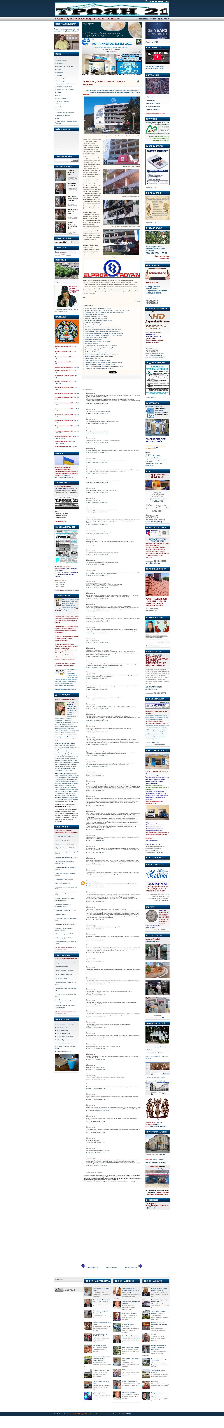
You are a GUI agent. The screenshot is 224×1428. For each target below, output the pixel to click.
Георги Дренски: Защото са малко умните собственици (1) (102, 331)
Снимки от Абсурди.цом (64, 1051)
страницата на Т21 (66, 309)
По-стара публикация (131, 1267)
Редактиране (104, 1413)
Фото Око (59, 107)
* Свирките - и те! (60, 840)
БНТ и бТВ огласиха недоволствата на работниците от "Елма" (103, 329)
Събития (149, 1050)
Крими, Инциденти (61, 98)
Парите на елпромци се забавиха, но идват (98, 360)
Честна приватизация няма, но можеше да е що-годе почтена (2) (104, 333)
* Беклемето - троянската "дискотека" (66, 887)
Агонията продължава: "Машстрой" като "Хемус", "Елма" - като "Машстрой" (107, 310)
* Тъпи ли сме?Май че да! (62, 836)
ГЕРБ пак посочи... (127, 1370)
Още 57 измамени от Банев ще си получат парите (100, 364)
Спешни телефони (153, 109)
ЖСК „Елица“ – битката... (129, 1313)
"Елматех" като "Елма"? (92, 350)
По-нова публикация (92, 1267)
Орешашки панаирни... (129, 1392)
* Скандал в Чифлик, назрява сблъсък (66, 963)
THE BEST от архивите (63, 115)
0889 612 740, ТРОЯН (156, 253)
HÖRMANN (157, 501)
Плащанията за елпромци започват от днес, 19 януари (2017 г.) (103, 362)
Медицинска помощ (153, 103)
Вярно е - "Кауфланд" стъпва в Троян (96, 316)
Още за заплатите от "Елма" (93, 358)
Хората (156, 1047)
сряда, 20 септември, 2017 (95, 1121)
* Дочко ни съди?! (60, 914)
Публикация (93, 1413)
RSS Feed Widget (67, 151)
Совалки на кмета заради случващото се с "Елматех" (101, 345)
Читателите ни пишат (62, 101)
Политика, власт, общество (64, 66)
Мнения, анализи (61, 60)
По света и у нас (61, 78)
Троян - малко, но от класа (65, 282)
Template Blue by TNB (79, 1414)
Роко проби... (155, 1381)
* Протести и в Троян (61, 978)
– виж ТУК (154, 42)
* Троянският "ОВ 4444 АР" (63, 910)
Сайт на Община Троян (63, 1033)
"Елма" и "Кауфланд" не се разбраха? (96, 318)
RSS (124, 1413)
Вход (89, 1413)
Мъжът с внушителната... (129, 1381)
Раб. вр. (155, 1162)
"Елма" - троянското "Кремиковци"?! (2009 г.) (98, 308)
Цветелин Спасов (91, 881)
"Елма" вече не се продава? (93, 339)
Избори (58, 69)
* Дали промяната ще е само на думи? (66, 852)
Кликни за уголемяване (153, 646)
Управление (110, 1413)
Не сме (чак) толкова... (100, 1345)
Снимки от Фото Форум (63, 1043)
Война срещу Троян (61, 938)
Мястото (149, 1047)
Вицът (58, 118)
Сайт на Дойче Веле (62, 1027)
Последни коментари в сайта (65, 112)
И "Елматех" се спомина (92, 343)
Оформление (116, 1413)
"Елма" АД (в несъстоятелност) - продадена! (98, 341)
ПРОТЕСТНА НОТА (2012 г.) (93, 322)
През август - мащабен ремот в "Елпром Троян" (99, 368)
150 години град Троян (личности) (155, 1077)
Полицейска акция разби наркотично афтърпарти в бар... (159, 1324)
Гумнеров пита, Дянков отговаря (94, 314)
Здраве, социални (61, 81)
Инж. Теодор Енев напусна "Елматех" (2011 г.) (98, 320)
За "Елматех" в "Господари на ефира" (96, 352)
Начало (58, 58)
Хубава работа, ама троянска (65, 89)
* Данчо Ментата (60, 883)
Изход (120, 1413)
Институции (151, 100)
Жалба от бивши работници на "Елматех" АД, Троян (100, 348)
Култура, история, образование (65, 84)
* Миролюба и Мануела (61, 848)
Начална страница (111, 1267)
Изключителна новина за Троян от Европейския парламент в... (158, 1347)
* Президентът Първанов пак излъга (65, 893)
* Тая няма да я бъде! (61, 879)
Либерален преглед (62, 1030)
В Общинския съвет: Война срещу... (71, 172)
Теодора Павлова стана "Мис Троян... (73, 211)
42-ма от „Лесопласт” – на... (101, 1370)
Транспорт (150, 97)
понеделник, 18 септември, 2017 (97, 1110)
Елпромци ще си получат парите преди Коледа (99, 356)
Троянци (58, 92)
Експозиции (163, 1047)
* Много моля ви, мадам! (62, 934)
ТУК (59, 383)
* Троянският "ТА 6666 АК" (62, 924)
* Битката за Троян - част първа (64, 970)
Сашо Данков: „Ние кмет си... (72, 184)
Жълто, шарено (61, 104)
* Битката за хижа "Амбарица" (63, 974)
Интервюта (59, 63)
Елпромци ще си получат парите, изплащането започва (101, 354)
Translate (68, 255)
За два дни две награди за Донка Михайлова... (73, 198)
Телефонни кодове (153, 106)
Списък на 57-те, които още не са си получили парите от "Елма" (104, 366)
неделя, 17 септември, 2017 (96, 973)
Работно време (151, 1052)
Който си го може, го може (64, 86)
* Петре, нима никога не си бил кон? (65, 873)
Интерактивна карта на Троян (154, 113)
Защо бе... (154, 1334)
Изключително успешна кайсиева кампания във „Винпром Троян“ (66, 30)
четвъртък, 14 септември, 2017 (97, 403)
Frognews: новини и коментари (66, 1024)
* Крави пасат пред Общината (63, 857)
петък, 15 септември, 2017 (95, 776)
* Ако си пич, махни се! (61, 844)
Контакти (160, 1052)
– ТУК (154, 222)
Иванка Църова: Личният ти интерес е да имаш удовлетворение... (101, 1358)
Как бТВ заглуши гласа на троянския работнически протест (102, 327)
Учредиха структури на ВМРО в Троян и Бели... (72, 225)
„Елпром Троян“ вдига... (100, 1393)
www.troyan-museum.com (158, 1126)
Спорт (58, 95)
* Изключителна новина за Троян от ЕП (66, 941)
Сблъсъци (59, 75)
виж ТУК (76, 403)
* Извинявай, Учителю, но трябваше (65, 918)
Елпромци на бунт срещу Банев (94, 325)
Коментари (98, 1413)
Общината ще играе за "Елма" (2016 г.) (96, 337)
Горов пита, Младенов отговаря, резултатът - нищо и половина (104, 335)
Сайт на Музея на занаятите (65, 1036)
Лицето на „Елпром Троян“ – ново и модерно (104, 83)
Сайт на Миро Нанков (63, 1040)
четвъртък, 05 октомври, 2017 (96, 1165)
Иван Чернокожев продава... (130, 1347)
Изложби (161, 1159)
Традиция (59, 110)
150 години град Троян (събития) (155, 1081)
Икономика (59, 72)
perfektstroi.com (152, 563)
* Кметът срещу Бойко (61, 966)
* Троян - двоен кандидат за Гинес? (65, 867)
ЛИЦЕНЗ (128, 1413)
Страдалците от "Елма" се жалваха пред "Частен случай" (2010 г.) (104, 312)
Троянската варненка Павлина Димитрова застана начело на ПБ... (130, 1290)
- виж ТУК (76, 393)
